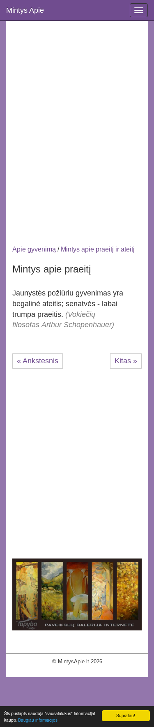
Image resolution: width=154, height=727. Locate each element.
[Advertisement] (77, 115)
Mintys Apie (25, 10)
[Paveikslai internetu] (77, 594)
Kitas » (126, 361)
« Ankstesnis (37, 361)
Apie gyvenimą (34, 249)
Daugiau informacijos (37, 720)
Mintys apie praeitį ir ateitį (98, 249)
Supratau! (125, 715)
